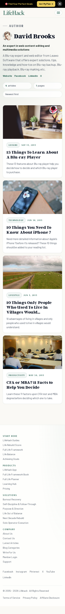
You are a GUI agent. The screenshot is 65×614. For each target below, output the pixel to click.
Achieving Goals (11, 458)
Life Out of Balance (12, 513)
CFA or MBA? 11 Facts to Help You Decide (29, 385)
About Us (7, 533)
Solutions (10, 495)
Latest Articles (11, 542)
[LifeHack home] (14, 13)
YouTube (50, 571)
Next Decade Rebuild (13, 518)
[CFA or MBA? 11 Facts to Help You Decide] (32, 352)
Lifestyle (14, 295)
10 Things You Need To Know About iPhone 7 (28, 230)
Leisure (13, 145)
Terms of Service (11, 597)
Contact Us (9, 538)
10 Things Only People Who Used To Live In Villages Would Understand (29, 309)
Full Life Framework (13, 449)
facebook (20, 75)
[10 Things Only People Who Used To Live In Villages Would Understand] (32, 272)
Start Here (10, 436)
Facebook (8, 571)
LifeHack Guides (11, 440)
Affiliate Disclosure (49, 597)
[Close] (59, 3)
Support (7, 561)
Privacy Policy (30, 597)
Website (7, 75)
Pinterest (34, 571)
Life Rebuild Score (12, 444)
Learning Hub (9, 483)
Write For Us (9, 552)
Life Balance (9, 454)
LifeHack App (10, 469)
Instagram (21, 571)
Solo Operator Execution (15, 522)
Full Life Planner (11, 479)
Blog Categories (11, 547)
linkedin (33, 75)
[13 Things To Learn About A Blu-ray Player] (32, 122)
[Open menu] (58, 12)
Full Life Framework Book (16, 474)
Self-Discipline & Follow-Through (19, 504)
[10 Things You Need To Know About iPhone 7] (32, 197)
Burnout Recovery (12, 499)
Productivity (17, 375)
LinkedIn (7, 577)
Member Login (10, 557)
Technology (16, 220)
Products (9, 465)
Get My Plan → (46, 3)
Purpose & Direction (13, 508)
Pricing (6, 488)
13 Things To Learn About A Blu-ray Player (32, 155)
